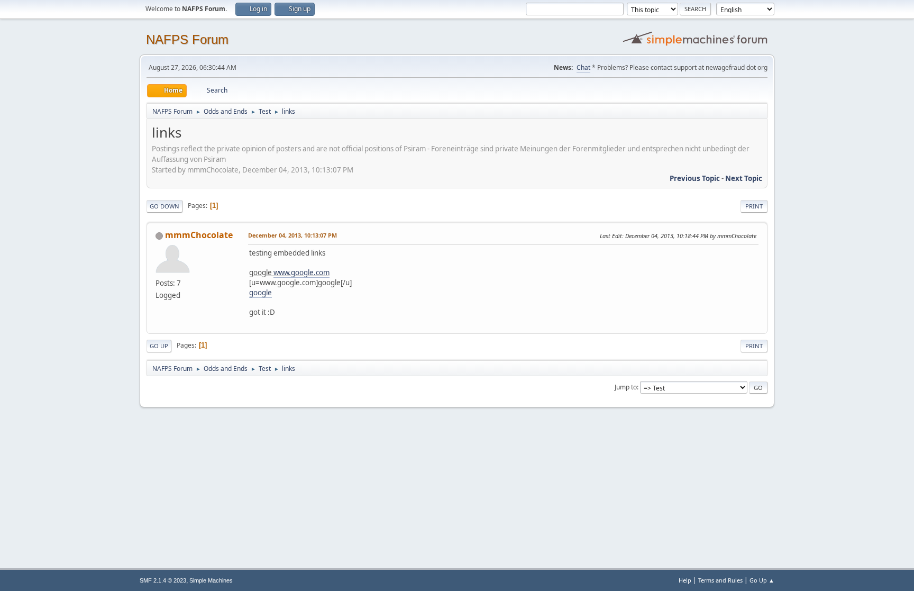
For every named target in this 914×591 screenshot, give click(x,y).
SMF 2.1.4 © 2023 (163, 580)
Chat (583, 67)
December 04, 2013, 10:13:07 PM (292, 235)
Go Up (159, 346)
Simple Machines (211, 580)
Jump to (626, 387)
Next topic (743, 178)
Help (685, 580)
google (260, 292)
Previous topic (695, 178)
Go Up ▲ (762, 580)
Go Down (164, 206)
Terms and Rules (720, 580)
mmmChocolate (199, 235)
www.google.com (301, 272)
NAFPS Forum (187, 39)
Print (754, 206)
